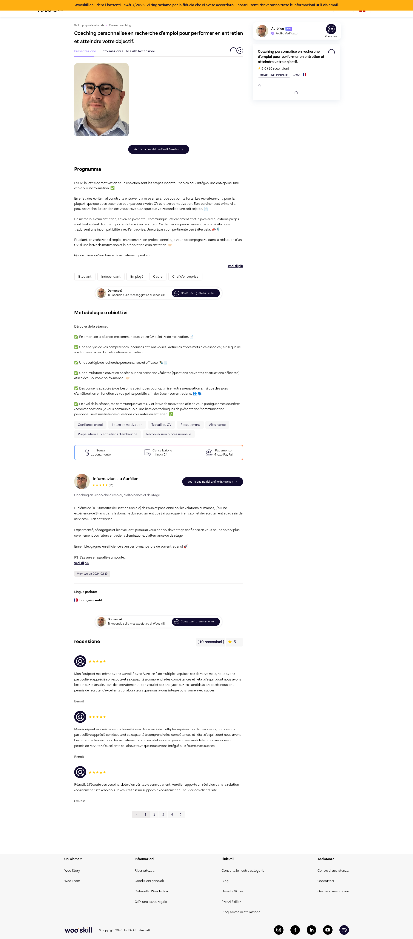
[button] (180, 814)
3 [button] (163, 814)
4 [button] (172, 814)
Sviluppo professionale (89, 25)
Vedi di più (235, 266)
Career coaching (120, 25)
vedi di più (81, 563)
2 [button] (154, 814)
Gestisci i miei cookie (333, 891)
